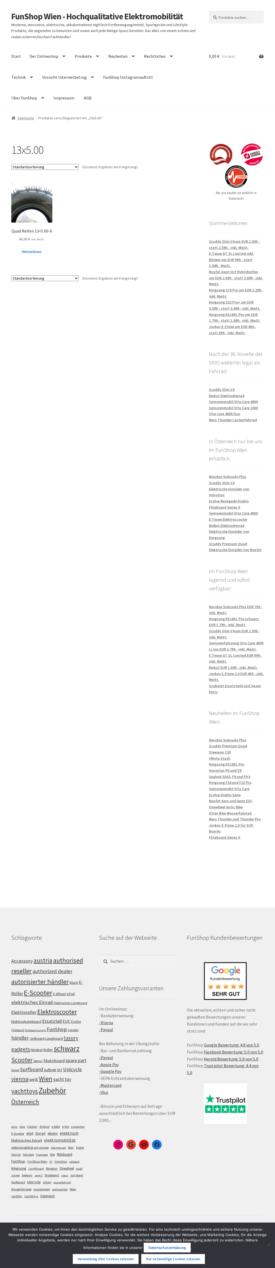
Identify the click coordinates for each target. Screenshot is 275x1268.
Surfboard (31, 1069)
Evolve (76, 1021)
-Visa (103, 1092)
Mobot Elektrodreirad (226, 395)
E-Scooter (38, 992)
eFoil (71, 993)
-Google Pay (110, 1071)
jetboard (74, 1161)
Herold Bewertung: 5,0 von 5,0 (231, 1059)
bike (22, 1126)
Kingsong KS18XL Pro (226, 764)
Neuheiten (118, 56)
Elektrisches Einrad (26, 1140)
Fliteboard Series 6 (224, 507)
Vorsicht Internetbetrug (64, 77)
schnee (15, 1175)
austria (43, 960)
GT (50, 1161)
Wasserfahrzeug (21, 1189)
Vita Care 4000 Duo (224, 413)
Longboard (54, 1038)
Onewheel (67, 1168)
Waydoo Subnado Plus (227, 476)
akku (14, 1126)
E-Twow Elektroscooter (228, 519)
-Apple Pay (109, 1064)
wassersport (42, 1189)
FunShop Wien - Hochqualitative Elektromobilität (97, 16)
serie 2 (38, 1175)
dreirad (44, 1126)
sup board (76, 1175)
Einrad (40, 1133)
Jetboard (37, 1038)
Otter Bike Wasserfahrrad (230, 813)
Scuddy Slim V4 (221, 389)
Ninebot (37, 1050)
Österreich (25, 1102)
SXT (59, 1070)
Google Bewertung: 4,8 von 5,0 (231, 1045)
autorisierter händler (40, 981)
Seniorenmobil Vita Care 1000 (233, 407)
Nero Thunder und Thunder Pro (234, 819)
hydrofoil (73, 1030)
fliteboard (64, 1154)
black (74, 982)
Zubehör (52, 1090)
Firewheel (42, 1154)
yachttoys (24, 1091)
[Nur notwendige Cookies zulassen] (268, 1245)
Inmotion (61, 1161)
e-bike (56, 1126)
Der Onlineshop (44, 56)
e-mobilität (78, 1126)
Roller (48, 1049)
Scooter (21, 1060)
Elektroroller (24, 1012)
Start (16, 56)
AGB (88, 98)
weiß (33, 1079)
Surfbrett (50, 1070)
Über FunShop (24, 98)
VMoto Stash (219, 758)
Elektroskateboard (26, 1021)
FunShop (57, 1029)
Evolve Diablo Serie (225, 794)
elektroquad (58, 1147)
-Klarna (106, 1022)
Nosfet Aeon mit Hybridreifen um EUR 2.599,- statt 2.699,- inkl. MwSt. (236, 277)
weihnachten (60, 1189)
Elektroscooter (57, 1012)
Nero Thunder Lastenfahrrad (233, 419)
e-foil (65, 1126)
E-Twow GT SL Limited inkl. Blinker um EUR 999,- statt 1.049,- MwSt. (231, 259)
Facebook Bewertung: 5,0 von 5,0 (233, 1052)
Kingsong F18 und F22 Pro (230, 782)
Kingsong (18, 1168)
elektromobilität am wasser (30, 1147)
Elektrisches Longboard (70, 1003)
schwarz (66, 1048)
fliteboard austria (35, 1030)
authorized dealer (52, 971)
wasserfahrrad (62, 1182)
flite (52, 1154)
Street (15, 1070)
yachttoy (16, 1196)
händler (20, 1038)
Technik (18, 77)
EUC (66, 1021)
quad (79, 1168)
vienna (19, 1079)
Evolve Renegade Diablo (229, 501)
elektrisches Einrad (32, 1002)
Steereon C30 (220, 752)
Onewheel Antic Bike (226, 807)
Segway (38, 1061)
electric (53, 1133)
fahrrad (16, 1154)
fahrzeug (28, 1154)
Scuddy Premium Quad (228, 543)
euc (71, 1147)
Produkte (83, 56)
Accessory (22, 961)
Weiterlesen (32, 251)
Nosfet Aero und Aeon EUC (230, 800)
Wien (45, 1079)
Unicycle (72, 1069)
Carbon (32, 1126)
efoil (29, 1133)
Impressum (63, 98)
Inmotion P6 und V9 (225, 770)
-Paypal (106, 1029)
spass (64, 1175)
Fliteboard (17, 1030)
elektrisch (69, 1133)
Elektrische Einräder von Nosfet (235, 549)
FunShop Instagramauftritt (128, 77)
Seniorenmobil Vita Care (229, 788)
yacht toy (62, 1079)
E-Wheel (59, 994)
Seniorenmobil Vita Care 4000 (233, 401)
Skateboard (54, 1060)
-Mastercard (110, 1085)
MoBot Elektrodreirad (226, 525)
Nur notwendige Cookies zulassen (173, 1259)
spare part (76, 1060)
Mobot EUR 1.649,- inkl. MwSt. (233, 667)
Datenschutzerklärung (167, 1247)
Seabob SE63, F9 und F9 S (230, 776)
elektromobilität (60, 1140)
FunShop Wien (37, 1161)
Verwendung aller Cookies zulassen (105, 1259)
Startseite (25, 118)
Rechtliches (155, 56)
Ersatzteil (52, 1021)
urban (47, 1182)
